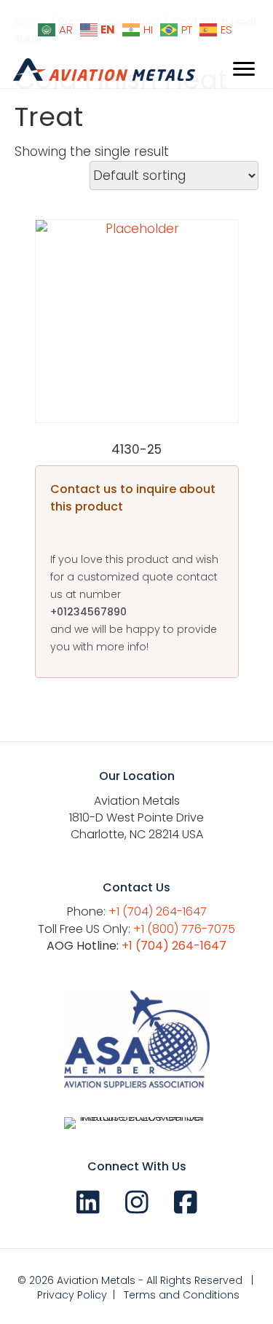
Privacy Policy (72, 1295)
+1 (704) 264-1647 (157, 911)
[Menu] (244, 69)
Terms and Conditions (182, 1295)
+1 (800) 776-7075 (184, 929)
